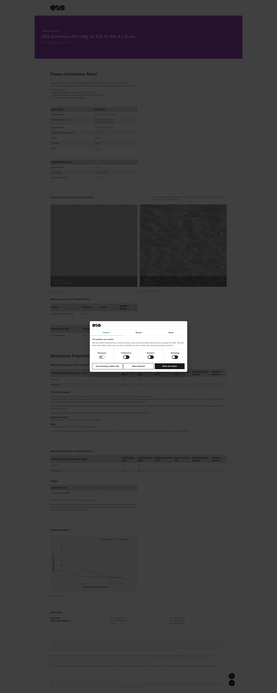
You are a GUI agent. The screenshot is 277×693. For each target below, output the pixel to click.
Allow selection (138, 366)
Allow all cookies (169, 366)
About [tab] (171, 332)
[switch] (126, 357)
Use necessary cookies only (107, 366)
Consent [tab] (106, 332)
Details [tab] (138, 332)
